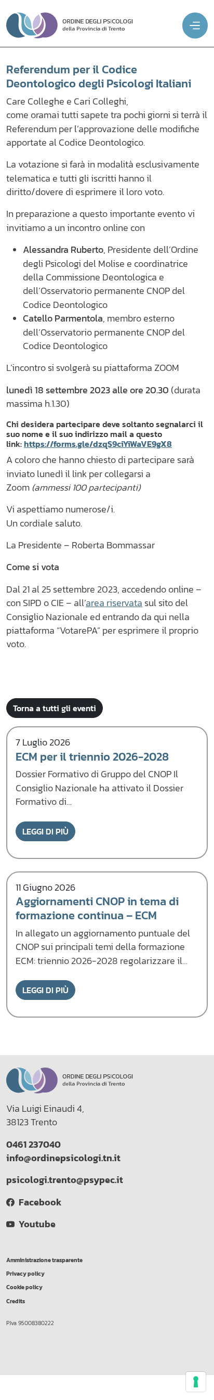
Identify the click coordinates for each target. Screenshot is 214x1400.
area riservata (114, 603)
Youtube (35, 1224)
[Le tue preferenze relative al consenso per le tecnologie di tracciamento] (196, 1382)
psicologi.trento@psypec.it (64, 1180)
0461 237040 (33, 1144)
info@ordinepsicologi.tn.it (63, 1158)
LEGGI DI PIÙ (45, 831)
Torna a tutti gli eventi (54, 708)
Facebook (38, 1202)
